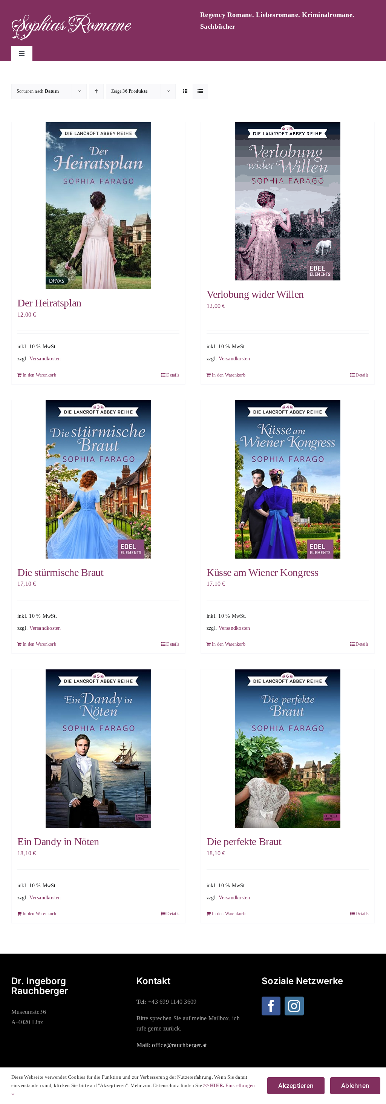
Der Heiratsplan (49, 303)
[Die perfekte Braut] (287, 748)
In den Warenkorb (39, 375)
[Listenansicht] (200, 91)
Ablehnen (355, 1085)
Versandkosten (45, 358)
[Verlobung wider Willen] (287, 201)
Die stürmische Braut (60, 572)
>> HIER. (213, 1085)
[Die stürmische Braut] (98, 479)
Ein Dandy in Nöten (58, 841)
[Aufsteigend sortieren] (96, 91)
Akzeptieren (296, 1085)
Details (172, 375)
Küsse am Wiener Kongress (263, 572)
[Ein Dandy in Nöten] (98, 748)
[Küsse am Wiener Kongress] (287, 479)
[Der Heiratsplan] (98, 205)
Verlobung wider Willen (255, 294)
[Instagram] (294, 1006)
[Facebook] (271, 1006)
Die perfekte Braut (244, 841)
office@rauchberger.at (179, 1045)
